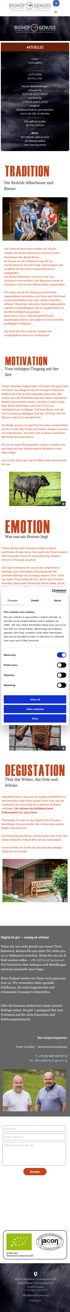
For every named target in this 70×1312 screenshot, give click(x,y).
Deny (35, 718)
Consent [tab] (12, 600)
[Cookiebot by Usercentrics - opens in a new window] (52, 591)
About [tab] (57, 600)
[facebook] (56, 3)
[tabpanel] (35, 102)
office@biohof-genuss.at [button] (47, 960)
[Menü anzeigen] (56, 12)
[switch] (61, 665)
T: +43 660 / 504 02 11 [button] (35, 1290)
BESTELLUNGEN (35, 125)
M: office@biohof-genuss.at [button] (49, 1060)
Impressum (36, 1300)
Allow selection (35, 709)
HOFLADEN (35, 62)
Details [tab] (35, 600)
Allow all (35, 699)
